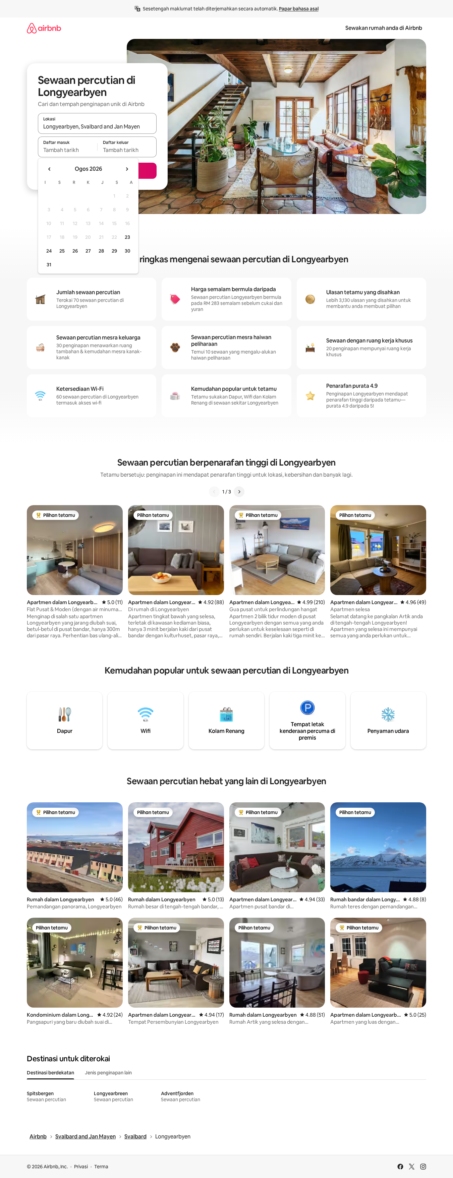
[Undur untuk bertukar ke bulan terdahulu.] (50, 169)
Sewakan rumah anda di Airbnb (383, 28)
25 (62, 251)
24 (49, 251)
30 (127, 251)
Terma (101, 1167)
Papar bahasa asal (299, 9)
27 (88, 251)
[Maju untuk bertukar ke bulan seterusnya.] (127, 169)
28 (101, 251)
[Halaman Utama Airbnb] (44, 28)
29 (114, 251)
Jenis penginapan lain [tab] (108, 1073)
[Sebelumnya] (214, 491)
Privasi (81, 1167)
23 (127, 237)
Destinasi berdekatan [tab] (50, 1073)
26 (75, 251)
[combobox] (97, 126)
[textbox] (67, 150)
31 (49, 265)
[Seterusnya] (239, 491)
